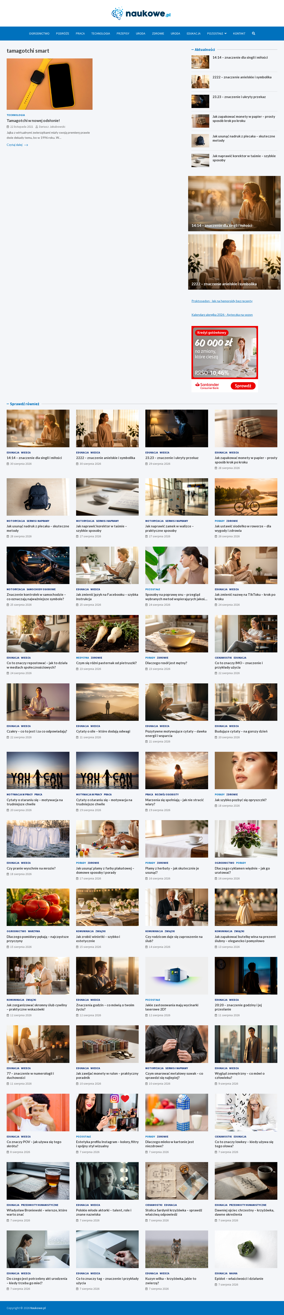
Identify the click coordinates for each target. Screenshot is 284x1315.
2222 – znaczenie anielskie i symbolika (242, 77)
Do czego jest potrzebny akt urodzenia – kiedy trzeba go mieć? (37, 1280)
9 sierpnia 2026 (228, 1084)
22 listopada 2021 (21, 127)
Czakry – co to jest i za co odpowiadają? (37, 731)
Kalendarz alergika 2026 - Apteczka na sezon (222, 314)
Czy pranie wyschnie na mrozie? (31, 868)
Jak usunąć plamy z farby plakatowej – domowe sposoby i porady (105, 870)
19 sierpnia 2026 (90, 810)
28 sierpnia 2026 (229, 468)
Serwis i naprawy (38, 521)
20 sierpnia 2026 (229, 737)
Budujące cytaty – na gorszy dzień (241, 731)
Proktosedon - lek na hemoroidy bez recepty (221, 301)
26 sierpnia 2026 (229, 536)
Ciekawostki (223, 657)
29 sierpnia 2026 (159, 464)
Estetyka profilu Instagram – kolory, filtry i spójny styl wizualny (107, 1144)
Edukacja (194, 33)
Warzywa (34, 931)
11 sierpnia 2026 (229, 1015)
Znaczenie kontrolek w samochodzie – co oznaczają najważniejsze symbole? (36, 596)
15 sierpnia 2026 (21, 947)
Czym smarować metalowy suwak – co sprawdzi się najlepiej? (174, 1075)
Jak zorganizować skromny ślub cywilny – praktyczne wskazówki (37, 1007)
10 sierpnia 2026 (90, 1084)
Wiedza (26, 452)
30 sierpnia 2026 (21, 464)
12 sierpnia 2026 (21, 1015)
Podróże (62, 33)
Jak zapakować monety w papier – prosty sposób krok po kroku (244, 118)
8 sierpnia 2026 (20, 1152)
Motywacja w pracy (20, 794)
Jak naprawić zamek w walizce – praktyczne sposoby (169, 528)
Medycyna (82, 657)
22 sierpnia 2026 (229, 673)
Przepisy (123, 33)
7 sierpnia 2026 (89, 1152)
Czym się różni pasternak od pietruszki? (106, 663)
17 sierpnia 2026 (90, 878)
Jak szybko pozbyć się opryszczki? (240, 800)
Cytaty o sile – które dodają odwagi (103, 731)
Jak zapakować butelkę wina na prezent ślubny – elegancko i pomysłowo (245, 939)
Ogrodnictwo (39, 33)
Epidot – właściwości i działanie (239, 1278)
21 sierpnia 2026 (90, 737)
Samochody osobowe (41, 589)
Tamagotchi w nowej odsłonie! (33, 120)
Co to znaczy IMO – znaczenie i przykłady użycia (239, 665)
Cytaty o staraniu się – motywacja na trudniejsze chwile (35, 802)
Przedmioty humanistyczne (39, 1205)
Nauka (233, 1273)
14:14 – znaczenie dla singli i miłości (240, 57)
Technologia (100, 33)
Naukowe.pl (38, 1308)
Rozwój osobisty (167, 794)
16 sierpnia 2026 (159, 878)
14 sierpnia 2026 (159, 947)
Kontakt (239, 33)
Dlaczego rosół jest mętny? (166, 663)
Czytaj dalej (15, 145)
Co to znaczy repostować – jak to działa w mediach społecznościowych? (37, 665)
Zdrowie (158, 33)
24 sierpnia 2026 (159, 605)
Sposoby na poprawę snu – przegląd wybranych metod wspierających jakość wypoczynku (175, 598)
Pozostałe (215, 33)
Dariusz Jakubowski (52, 127)
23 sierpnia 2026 (90, 669)
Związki (100, 931)
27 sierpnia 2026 (90, 536)
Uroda (140, 33)
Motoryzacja (16, 521)
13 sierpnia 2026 (229, 947)
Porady (220, 521)
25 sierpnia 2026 (21, 605)
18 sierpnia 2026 (229, 806)
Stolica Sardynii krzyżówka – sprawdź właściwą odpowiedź (173, 1212)
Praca (80, 33)
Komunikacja (85, 931)
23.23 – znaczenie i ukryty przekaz (239, 97)
